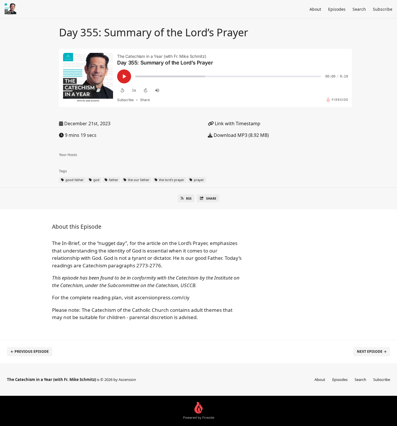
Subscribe (382, 9)
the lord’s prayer (171, 180)
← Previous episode (29, 351)
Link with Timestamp (237, 123)
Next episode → (372, 351)
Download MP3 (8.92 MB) (240, 135)
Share (211, 198)
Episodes (337, 9)
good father (74, 180)
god (95, 180)
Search (359, 9)
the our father (138, 180)
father (113, 180)
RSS (189, 198)
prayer (198, 180)
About (315, 9)
